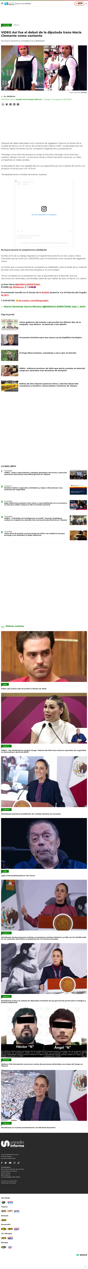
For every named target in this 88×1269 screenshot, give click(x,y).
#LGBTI (5, 295)
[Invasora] (3, 1202)
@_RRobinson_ (17, 287)
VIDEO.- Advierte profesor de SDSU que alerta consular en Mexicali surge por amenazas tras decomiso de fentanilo (52, 369)
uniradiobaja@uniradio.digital (10, 1177)
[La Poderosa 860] (10, 1211)
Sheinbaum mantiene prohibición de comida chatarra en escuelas (31, 814)
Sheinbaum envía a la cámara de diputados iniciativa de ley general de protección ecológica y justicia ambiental (43, 1001)
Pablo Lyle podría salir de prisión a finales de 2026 (23, 689)
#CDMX (45, 292)
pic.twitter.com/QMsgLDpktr (34, 300)
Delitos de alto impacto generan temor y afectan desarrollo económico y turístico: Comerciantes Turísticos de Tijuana (48, 385)
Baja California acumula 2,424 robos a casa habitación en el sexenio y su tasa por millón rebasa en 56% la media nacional (35, 504)
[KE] (3, 1247)
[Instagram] (14, 1163)
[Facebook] (10, 104)
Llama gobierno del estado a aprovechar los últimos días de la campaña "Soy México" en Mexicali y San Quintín (50, 323)
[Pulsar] (10, 1202)
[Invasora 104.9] (3, 1220)
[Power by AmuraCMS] (81, 1255)
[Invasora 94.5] (3, 1211)
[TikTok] (19, 1163)
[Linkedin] (14, 104)
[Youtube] (10, 1163)
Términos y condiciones (9, 1181)
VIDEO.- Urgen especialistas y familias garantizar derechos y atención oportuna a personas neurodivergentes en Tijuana (35, 473)
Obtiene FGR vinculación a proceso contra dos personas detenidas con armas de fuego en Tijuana (42, 1065)
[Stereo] (3, 1229)
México (16, 25)
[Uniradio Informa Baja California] (17, 3)
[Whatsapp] (3, 104)
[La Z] (16, 1229)
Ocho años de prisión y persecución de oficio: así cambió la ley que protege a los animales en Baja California (34, 534)
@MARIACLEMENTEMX (27, 284)
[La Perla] (10, 1247)
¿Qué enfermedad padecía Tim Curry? (18, 876)
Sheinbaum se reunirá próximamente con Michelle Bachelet (28, 1128)
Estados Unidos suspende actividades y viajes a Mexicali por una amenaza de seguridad (33, 489)
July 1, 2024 (79, 306)
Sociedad (6, 25)
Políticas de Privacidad (8, 1183)
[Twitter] (7, 104)
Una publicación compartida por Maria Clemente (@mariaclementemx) (44, 243)
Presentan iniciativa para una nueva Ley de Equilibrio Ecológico (50, 338)
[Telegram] (18, 104)
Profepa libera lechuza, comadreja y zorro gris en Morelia (47, 353)
